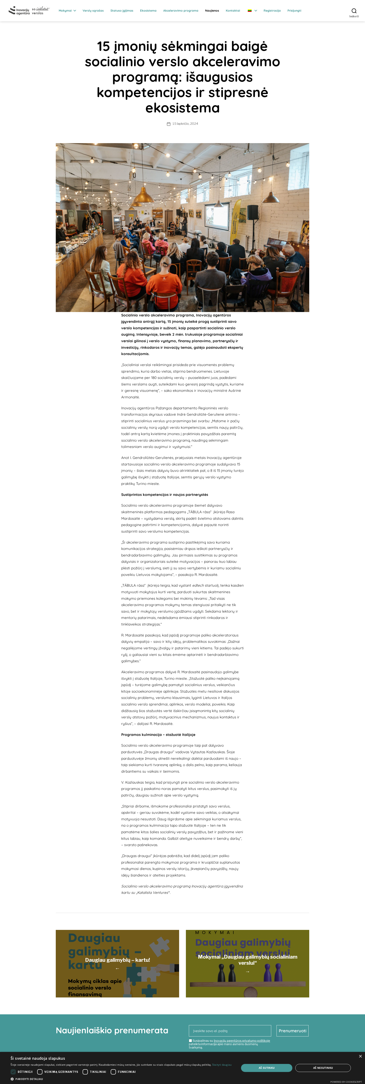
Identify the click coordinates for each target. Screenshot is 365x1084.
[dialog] (182, 1068)
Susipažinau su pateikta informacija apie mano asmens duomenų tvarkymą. (229, 1044)
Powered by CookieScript (346, 1081)
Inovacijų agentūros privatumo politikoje (242, 1040)
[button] (121, 1079)
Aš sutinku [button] (267, 1068)
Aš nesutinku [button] (323, 1068)
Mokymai (65, 10)
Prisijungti (294, 10)
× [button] (360, 1056)
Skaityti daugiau (222, 1064)
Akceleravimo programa (180, 10)
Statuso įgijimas (121, 10)
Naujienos (212, 10)
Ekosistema (148, 10)
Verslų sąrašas (93, 10)
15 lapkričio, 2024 (185, 124)
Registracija (272, 10)
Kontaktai (233, 10)
